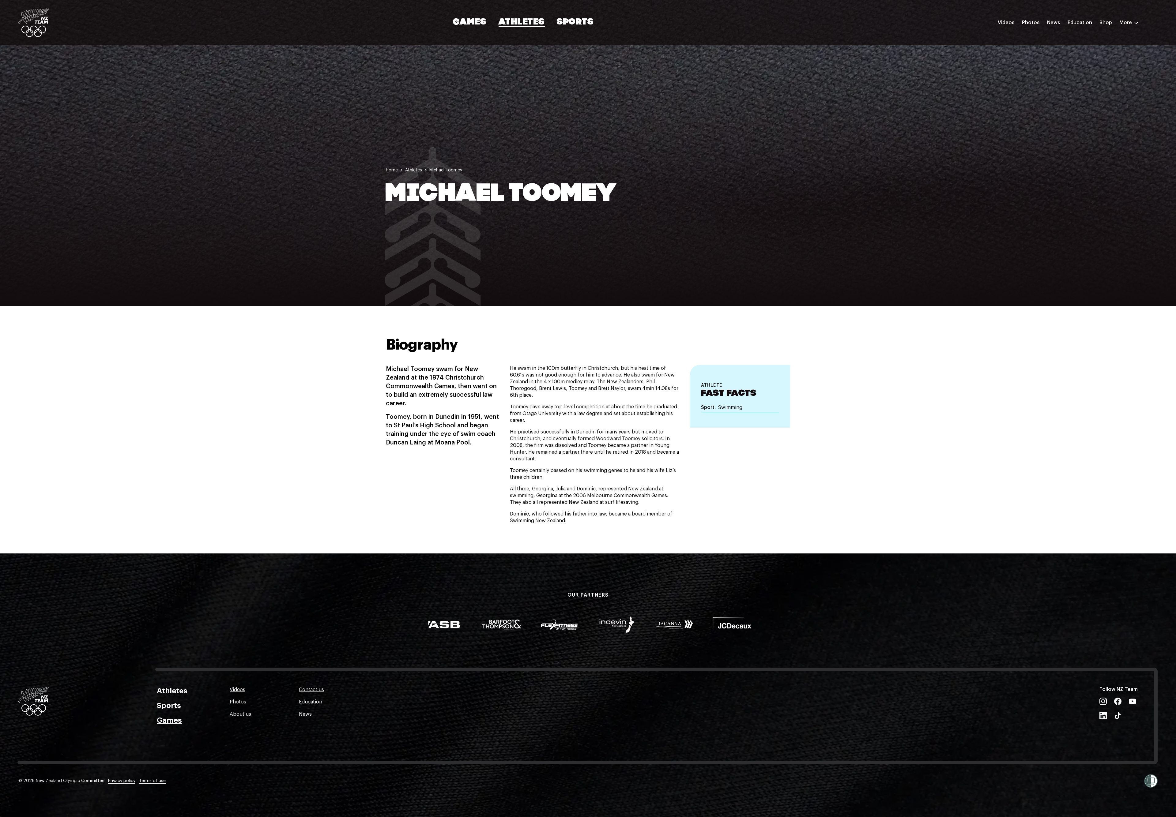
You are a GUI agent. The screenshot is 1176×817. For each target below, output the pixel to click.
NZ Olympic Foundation (1095, 89)
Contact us (311, 689)
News (1053, 22)
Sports (575, 22)
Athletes (522, 22)
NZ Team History (1087, 65)
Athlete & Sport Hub (1091, 53)
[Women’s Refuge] (1151, 781)
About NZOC (1082, 40)
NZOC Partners (1085, 77)
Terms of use (152, 781)
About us (240, 714)
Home (392, 170)
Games (470, 22)
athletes (413, 170)
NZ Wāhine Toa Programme (1099, 101)
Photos (1031, 22)
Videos (1006, 22)
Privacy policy (121, 781)
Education (1080, 22)
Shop (1105, 22)
